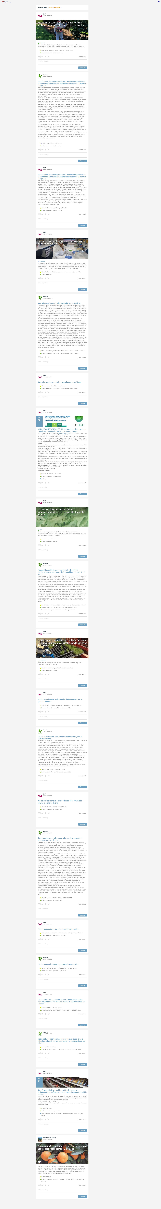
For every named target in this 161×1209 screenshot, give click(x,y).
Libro (42, 351)
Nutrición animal (67, 897)
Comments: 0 (82, 56)
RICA (44, 14)
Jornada (43, 474)
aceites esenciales (46, 53)
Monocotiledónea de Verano (58, 605)
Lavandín (49, 708)
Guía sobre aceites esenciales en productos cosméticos (59, 303)
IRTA (41, 530)
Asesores (45, 75)
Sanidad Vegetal (53, 50)
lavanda (43, 708)
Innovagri (42, 261)
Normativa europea (66, 351)
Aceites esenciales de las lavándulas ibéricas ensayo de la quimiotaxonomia (60, 700)
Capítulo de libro (46, 933)
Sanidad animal (62, 807)
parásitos (63, 935)
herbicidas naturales (61, 610)
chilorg (54, 1137)
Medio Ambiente (46, 1176)
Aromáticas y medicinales (54, 143)
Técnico (49, 208)
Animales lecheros (46, 1010)
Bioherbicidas (76, 605)
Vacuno (55, 807)
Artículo (43, 143)
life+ (72, 1179)
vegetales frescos (58, 1111)
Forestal (43, 668)
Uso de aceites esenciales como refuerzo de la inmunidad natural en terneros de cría (60, 802)
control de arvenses (70, 607)
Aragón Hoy (43, 661)
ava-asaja (55, 1179)
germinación (71, 610)
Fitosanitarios (69, 50)
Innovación (44, 50)
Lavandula (56, 708)
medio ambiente (79, 1179)
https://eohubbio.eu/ (63, 433)
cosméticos (56, 353)
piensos (43, 1181)
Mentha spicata (57, 146)
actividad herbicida (46, 607)
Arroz (69, 605)
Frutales (78, 272)
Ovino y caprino (72, 933)
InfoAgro (42, 43)
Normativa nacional (79, 351)
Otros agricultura (68, 668)
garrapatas (56, 935)
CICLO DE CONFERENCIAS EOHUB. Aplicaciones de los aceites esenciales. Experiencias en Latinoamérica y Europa (61, 430)
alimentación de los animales (61, 1010)
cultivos (55, 670)
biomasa (62, 1179)
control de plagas (58, 53)
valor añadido (74, 353)
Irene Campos (47, 1137)
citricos (68, 1179)
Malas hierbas (45, 605)
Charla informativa (46, 1108)
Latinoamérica (57, 476)
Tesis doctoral (45, 705)
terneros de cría (57, 809)
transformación (64, 353)
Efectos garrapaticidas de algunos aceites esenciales (58, 929)
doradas (55, 541)
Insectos (61, 50)
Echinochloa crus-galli (47, 610)
